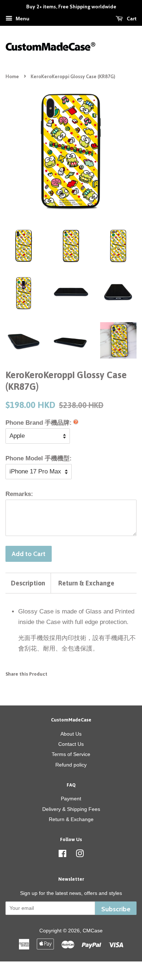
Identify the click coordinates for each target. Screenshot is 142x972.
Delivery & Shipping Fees (71, 809)
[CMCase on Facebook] (62, 855)
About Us (71, 734)
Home (12, 76)
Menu (21, 18)
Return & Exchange (86, 583)
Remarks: (19, 494)
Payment (71, 798)
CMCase (93, 930)
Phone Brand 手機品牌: (38, 422)
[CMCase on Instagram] (80, 855)
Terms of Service (71, 754)
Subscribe (115, 909)
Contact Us (71, 744)
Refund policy (71, 765)
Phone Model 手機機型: (38, 458)
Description (28, 583)
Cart (131, 18)
